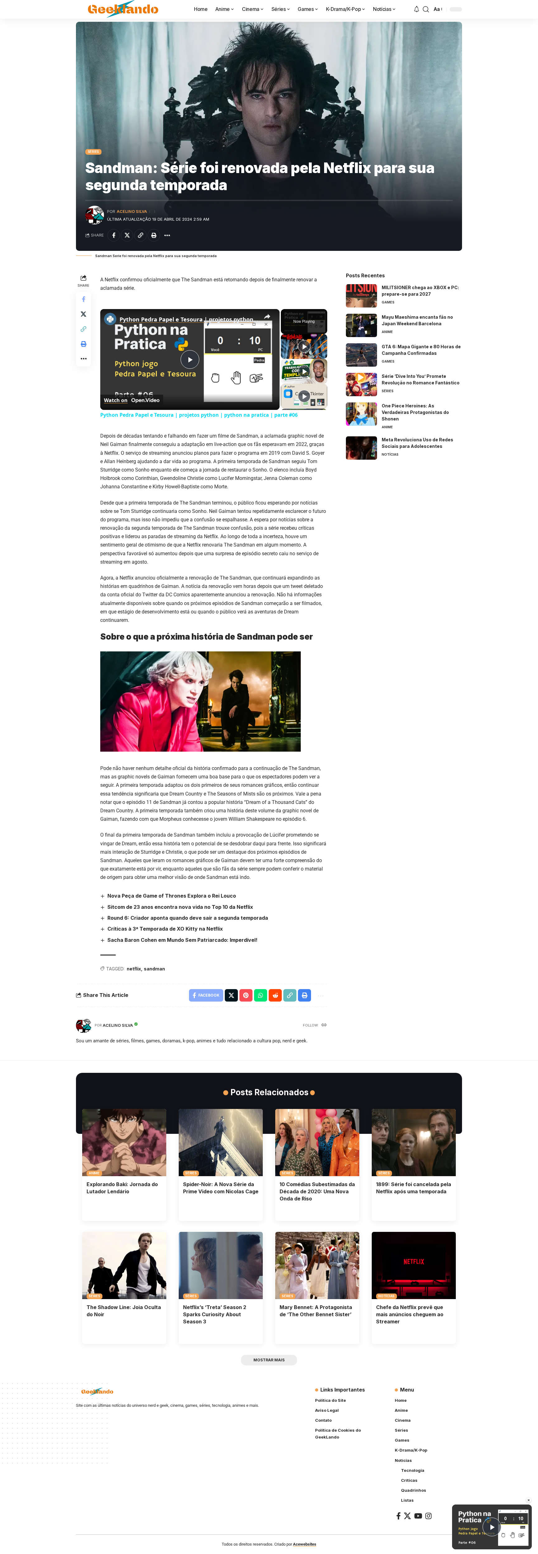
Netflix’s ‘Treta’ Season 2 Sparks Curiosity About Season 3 (214, 1314)
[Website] (324, 1025)
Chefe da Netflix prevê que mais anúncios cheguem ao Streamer (409, 1314)
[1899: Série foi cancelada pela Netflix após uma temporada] (414, 1142)
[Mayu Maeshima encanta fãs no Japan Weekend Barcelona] (361, 325)
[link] (110, 319)
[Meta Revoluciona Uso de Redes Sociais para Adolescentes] (361, 448)
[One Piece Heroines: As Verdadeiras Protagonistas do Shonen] (361, 414)
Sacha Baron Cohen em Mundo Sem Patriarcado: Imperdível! (182, 940)
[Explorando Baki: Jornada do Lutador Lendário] (124, 1142)
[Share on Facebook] (113, 235)
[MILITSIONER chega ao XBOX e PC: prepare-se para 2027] (361, 296)
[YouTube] (418, 1516)
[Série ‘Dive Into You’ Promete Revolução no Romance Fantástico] (361, 384)
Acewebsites (304, 1544)
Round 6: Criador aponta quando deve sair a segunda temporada (187, 918)
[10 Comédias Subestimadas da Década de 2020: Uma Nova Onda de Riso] (317, 1142)
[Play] (304, 346)
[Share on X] (127, 235)
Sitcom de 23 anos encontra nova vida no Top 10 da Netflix (180, 907)
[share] (267, 316)
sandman (154, 968)
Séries (93, 151)
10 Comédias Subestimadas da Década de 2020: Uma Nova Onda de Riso (317, 1191)
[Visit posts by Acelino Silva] (94, 215)
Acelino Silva (132, 211)
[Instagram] (428, 1516)
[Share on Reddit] (275, 995)
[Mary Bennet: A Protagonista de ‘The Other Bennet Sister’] (317, 1265)
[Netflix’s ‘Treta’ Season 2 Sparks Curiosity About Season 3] (221, 1265)
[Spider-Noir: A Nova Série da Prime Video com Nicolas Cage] (221, 1142)
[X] (407, 1516)
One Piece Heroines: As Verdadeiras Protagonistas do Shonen (415, 412)
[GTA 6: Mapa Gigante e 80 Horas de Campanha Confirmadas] (361, 355)
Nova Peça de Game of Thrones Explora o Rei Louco (171, 896)
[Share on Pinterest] (245, 995)
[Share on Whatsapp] (260, 995)
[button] (426, 9)
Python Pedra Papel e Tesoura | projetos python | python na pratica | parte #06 (189, 319)
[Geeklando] (124, 9)
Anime (387, 332)
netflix (134, 968)
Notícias (390, 454)
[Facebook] (398, 1516)
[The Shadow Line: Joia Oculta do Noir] (124, 1265)
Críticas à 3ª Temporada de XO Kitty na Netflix (165, 929)
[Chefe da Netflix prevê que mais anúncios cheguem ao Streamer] (414, 1265)
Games (388, 302)
